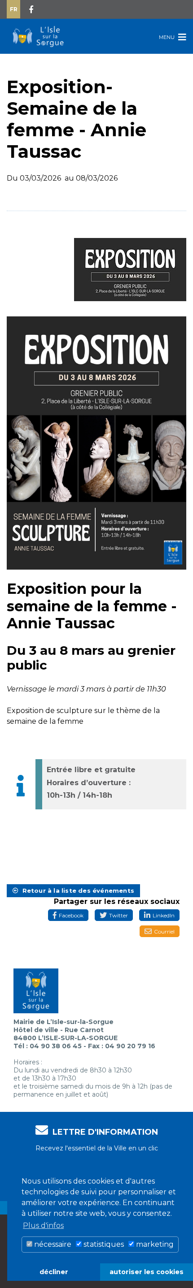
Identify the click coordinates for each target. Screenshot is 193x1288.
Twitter (118, 915)
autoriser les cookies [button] (147, 1272)
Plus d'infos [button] (43, 1225)
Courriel (164, 931)
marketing (154, 1244)
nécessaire (51, 1244)
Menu (167, 37)
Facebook (71, 915)
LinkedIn (164, 915)
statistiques (103, 1244)
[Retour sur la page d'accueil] (38, 36)
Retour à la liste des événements (76, 890)
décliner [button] (53, 1272)
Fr (14, 9)
